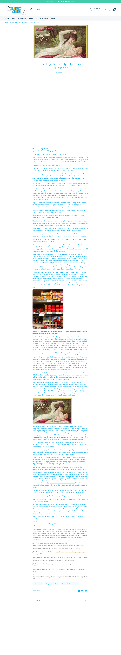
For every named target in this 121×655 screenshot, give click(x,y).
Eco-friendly (22, 18)
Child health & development (70, 584)
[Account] (110, 9)
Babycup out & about (52, 584)
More (53, 18)
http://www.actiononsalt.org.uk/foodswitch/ (61, 483)
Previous (37, 600)
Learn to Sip (33, 18)
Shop (13, 18)
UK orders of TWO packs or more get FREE (59, 1)
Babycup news (38, 584)
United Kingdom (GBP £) (95, 9)
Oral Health (44, 18)
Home (7, 18)
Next (85, 600)
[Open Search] (31, 9)
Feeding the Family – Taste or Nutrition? (29, 22)
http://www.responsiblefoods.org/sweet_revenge (70, 552)
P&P (72, 1)
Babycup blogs (13, 22)
